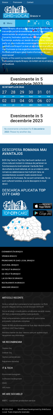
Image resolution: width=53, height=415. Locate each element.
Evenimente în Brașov (12, 252)
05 (31, 101)
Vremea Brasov (9, 256)
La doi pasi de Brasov (12, 278)
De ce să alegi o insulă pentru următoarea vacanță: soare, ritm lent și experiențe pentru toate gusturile (26, 312)
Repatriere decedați (10, 361)
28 (13, 92)
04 (22, 101)
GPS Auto (6, 387)
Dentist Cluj (7, 353)
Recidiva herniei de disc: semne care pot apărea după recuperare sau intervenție (25, 333)
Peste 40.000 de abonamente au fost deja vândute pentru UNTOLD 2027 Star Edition (26, 326)
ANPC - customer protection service (18, 400)
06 (40, 101)
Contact (30, 2)
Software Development (12, 379)
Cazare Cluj (7, 348)
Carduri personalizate (11, 357)
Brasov (5, 2)
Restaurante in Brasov (13, 283)
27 (4, 92)
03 (13, 101)
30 (31, 92)
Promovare (17, 2)
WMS (4, 383)
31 (40, 92)
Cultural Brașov (10, 265)
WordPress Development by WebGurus (34, 409)
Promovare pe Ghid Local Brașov (18, 260)
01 (48, 92)
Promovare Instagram (11, 374)
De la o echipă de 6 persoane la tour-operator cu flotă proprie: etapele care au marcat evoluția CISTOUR (25, 305)
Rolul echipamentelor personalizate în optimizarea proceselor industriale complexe (23, 319)
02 (4, 101)
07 (48, 101)
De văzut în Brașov (11, 274)
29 (22, 92)
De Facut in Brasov (11, 269)
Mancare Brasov (10, 287)
